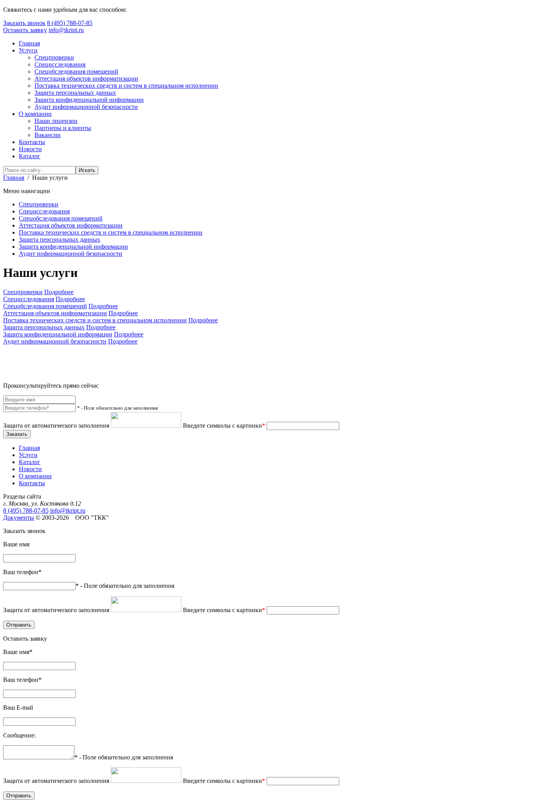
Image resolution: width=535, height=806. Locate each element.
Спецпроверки (54, 57)
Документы (18, 517)
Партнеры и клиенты (62, 128)
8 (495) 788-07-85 (69, 23)
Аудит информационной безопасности (86, 106)
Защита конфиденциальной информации (89, 99)
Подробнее (59, 292)
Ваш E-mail (18, 707)
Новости (30, 149)
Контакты (32, 142)
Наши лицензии (56, 120)
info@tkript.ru (66, 30)
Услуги (28, 50)
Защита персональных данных (75, 92)
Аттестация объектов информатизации (86, 78)
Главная (29, 43)
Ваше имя (16, 544)
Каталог (29, 156)
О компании (35, 113)
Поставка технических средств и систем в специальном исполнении (126, 85)
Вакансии (47, 135)
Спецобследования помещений (76, 71)
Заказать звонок (24, 23)
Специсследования (59, 64)
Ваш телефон (22, 572)
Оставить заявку (25, 30)
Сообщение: (19, 735)
